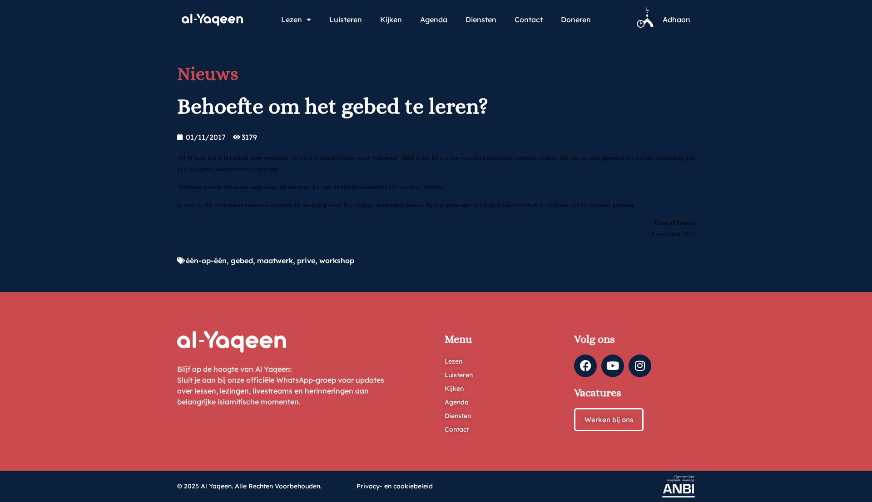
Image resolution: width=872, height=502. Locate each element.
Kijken (391, 19)
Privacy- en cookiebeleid (395, 486)
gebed (242, 260)
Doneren (576, 19)
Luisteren (345, 19)
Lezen (291, 19)
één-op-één (206, 260)
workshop (336, 260)
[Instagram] (640, 365)
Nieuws (207, 74)
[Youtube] (612, 365)
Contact (529, 19)
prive (306, 260)
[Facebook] (585, 365)
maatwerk (275, 260)
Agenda (433, 19)
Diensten (481, 19)
